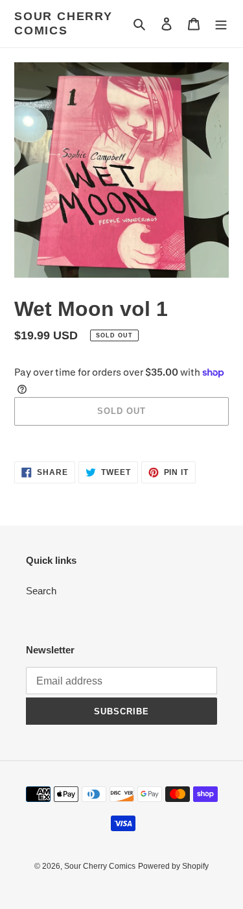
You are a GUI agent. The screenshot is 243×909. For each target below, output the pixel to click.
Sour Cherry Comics (63, 23)
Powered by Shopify (173, 866)
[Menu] (221, 24)
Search (41, 590)
